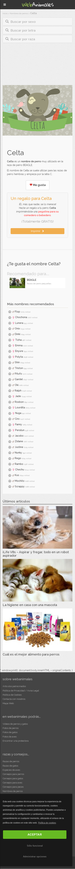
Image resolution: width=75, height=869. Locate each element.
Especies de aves (11, 770)
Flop (17, 311)
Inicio (5, 13)
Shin (17, 362)
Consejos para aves (12, 782)
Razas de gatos (10, 765)
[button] (37, 22)
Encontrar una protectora (16, 741)
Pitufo (18, 373)
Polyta (19, 356)
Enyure (19, 351)
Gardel (19, 379)
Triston (19, 368)
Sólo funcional (35, 845)
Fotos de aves (10, 736)
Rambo (19, 464)
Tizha (18, 339)
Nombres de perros (19, 13)
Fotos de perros (10, 728)
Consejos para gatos (13, 778)
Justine (19, 447)
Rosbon (19, 402)
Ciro (17, 418)
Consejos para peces (13, 787)
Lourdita (20, 407)
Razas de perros (11, 761)
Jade (18, 396)
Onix (17, 328)
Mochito (19, 480)
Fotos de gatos (10, 732)
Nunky (18, 452)
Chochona (21, 317)
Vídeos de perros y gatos (15, 724)
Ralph (18, 390)
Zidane (19, 441)
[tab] (37, 21)
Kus (17, 475)
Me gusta (39, 185)
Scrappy (20, 486)
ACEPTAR (35, 834)
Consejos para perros (13, 774)
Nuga (18, 413)
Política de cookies (47, 823)
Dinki (17, 334)
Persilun (19, 430)
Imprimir (36, 231)
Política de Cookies (12, 694)
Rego (18, 458)
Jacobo (19, 435)
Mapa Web (8, 703)
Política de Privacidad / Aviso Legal (21, 690)
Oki (16, 385)
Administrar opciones (34, 856)
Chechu (19, 469)
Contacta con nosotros (14, 699)
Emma (18, 345)
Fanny (18, 424)
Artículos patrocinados (14, 686)
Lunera (19, 323)
